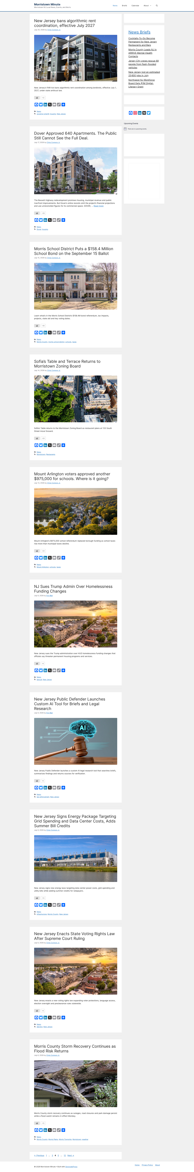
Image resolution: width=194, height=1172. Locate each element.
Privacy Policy (147, 1165)
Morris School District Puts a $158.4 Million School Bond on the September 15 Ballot (73, 251)
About (146, 5)
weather (85, 1139)
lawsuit (39, 679)
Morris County (42, 342)
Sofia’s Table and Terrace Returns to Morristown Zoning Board (67, 363)
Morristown (41, 454)
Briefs (124, 5)
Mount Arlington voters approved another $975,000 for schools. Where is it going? (72, 476)
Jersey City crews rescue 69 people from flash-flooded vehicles (143, 64)
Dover (39, 229)
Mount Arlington (43, 567)
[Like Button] (37, 97)
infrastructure (42, 914)
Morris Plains (53, 1139)
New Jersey (61, 114)
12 (65, 1155)
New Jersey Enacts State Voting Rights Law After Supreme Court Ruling (74, 936)
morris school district (56, 342)
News (115, 5)
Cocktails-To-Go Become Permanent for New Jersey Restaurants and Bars (142, 41)
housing (53, 114)
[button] (157, 5)
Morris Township (65, 1139)
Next (70, 1155)
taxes (74, 342)
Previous (39, 1155)
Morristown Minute (47, 4)
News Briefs (139, 32)
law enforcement (43, 797)
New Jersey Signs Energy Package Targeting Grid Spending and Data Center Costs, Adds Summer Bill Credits (75, 821)
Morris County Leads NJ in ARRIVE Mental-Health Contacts (142, 53)
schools (68, 342)
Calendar (135, 5)
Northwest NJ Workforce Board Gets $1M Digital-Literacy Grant (141, 83)
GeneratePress (71, 1167)
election (40, 1027)
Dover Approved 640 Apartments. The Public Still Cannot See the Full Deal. (75, 135)
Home (137, 1165)
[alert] (144, 128)
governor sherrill (43, 114)
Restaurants (50, 454)
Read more (99, 206)
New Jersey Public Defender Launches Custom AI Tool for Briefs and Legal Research (69, 704)
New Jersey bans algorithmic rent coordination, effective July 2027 (65, 23)
